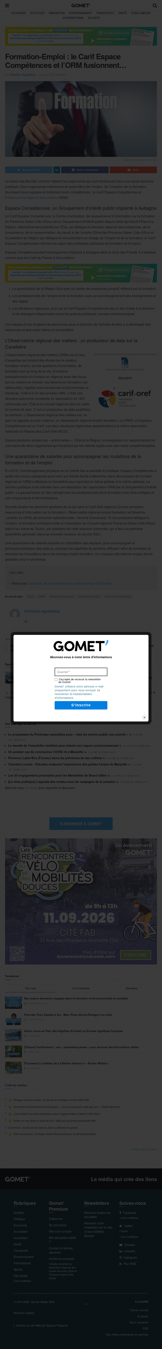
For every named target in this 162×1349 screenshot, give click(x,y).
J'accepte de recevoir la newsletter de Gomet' (79, 680)
